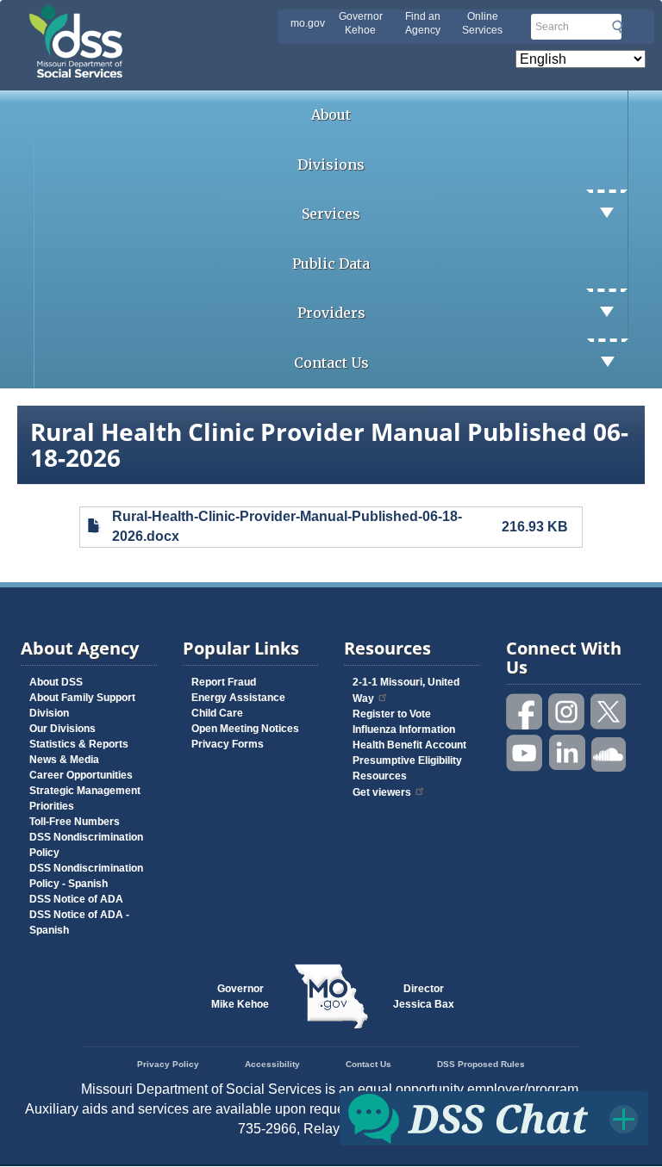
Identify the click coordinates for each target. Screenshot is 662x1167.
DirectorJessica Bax (423, 996)
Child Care (217, 713)
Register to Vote (392, 714)
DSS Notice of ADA (76, 899)
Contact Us (331, 362)
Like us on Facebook (525, 711)
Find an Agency (422, 23)
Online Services (482, 23)
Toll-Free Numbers (74, 822)
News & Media (64, 760)
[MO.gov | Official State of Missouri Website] (331, 996)
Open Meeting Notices (245, 729)
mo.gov (307, 23)
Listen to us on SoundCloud (609, 753)
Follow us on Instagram (567, 711)
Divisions (331, 164)
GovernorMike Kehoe (240, 996)
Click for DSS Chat (494, 1117)
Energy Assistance (238, 698)
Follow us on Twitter (609, 711)
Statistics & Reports (78, 744)
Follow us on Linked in (567, 753)
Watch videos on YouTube (525, 753)
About (331, 114)
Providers (331, 312)
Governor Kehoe (361, 23)
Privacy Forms (227, 744)
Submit (617, 27)
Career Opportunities (81, 775)
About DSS (56, 682)
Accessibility (272, 1064)
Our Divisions (62, 729)
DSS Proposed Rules (481, 1064)
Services (331, 213)
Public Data (331, 263)
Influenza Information (404, 729)
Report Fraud (223, 682)
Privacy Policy (168, 1064)
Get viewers (382, 792)
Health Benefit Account (409, 745)
